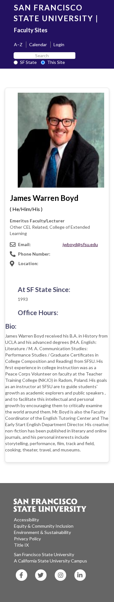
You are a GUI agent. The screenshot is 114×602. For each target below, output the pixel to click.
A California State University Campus (50, 560)
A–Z (18, 44)
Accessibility (26, 519)
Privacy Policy (27, 538)
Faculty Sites (31, 30)
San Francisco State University (44, 554)
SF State (28, 62)
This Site (56, 62)
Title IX (21, 545)
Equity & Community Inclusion (43, 526)
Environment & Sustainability (42, 532)
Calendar (38, 44)
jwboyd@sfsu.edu (80, 244)
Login (59, 44)
